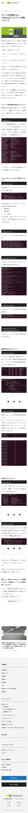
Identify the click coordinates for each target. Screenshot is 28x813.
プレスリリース (5, 650)
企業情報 (4, 664)
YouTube (9, 805)
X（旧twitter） (19, 802)
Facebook (19, 805)
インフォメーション (7, 745)
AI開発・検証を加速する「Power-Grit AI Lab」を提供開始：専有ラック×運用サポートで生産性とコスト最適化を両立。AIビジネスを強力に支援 (14, 645)
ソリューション (6, 699)
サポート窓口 (14, 784)
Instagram (8, 802)
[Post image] (14, 633)
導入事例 (4, 735)
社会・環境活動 (6, 759)
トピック (19, 11)
